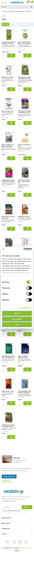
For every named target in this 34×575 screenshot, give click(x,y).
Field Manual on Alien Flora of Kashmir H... (8, 356)
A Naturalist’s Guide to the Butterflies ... (8, 425)
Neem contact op (9, 476)
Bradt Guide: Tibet (8, 391)
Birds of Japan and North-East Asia (8, 145)
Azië (4, 16)
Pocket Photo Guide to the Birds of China (9, 42)
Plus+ (26, 548)
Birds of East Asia (7, 111)
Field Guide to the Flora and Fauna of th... (24, 181)
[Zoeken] (31, 7)
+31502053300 (6, 480)
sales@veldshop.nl (7, 482)
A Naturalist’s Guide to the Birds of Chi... (24, 111)
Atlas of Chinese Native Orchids (23, 356)
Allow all (17, 313)
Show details (24, 307)
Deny (17, 324)
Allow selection (17, 319)
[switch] (29, 288)
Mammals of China (7, 77)
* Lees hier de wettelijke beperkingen (11, 510)
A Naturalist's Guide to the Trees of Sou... (8, 180)
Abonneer (27, 507)
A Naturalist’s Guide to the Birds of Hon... (24, 78)
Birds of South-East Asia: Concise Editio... (25, 42)
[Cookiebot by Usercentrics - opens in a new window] (24, 249)
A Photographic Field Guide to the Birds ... (24, 391)
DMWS (21, 548)
